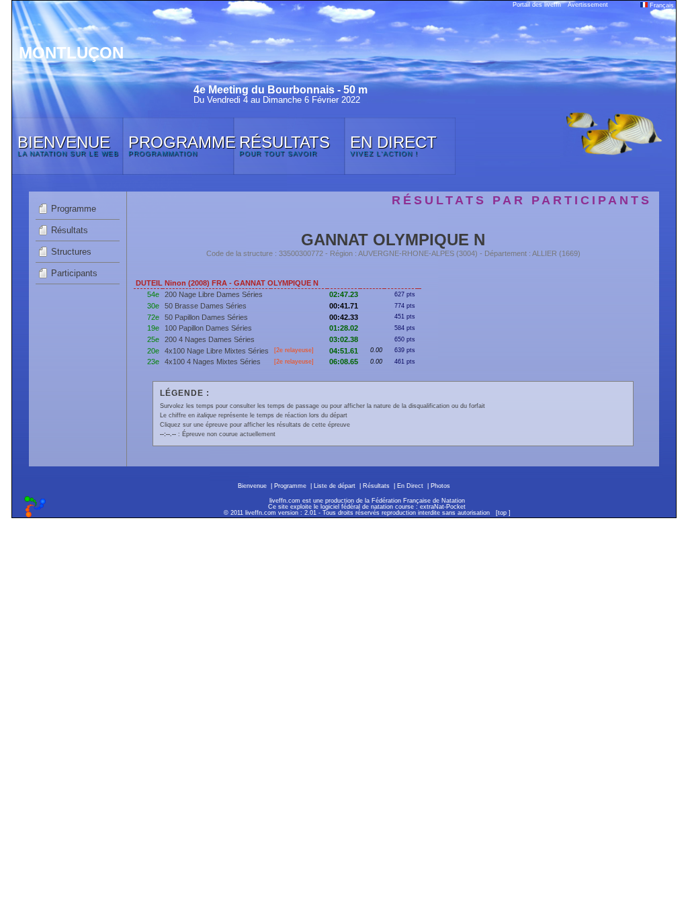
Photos (440, 486)
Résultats (69, 230)
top (502, 512)
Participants (74, 273)
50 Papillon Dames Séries (206, 317)
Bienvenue (252, 486)
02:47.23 (343, 294)
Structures (71, 252)
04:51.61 (343, 351)
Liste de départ (334, 486)
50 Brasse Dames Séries (206, 306)
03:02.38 (343, 339)
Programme (73, 209)
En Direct (410, 486)
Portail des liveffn (537, 4)
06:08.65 (343, 362)
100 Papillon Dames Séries (208, 328)
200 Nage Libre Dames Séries (214, 294)
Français (661, 5)
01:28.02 (343, 328)
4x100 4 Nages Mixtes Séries (213, 362)
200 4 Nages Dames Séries (210, 339)
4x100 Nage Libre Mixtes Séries (217, 351)
